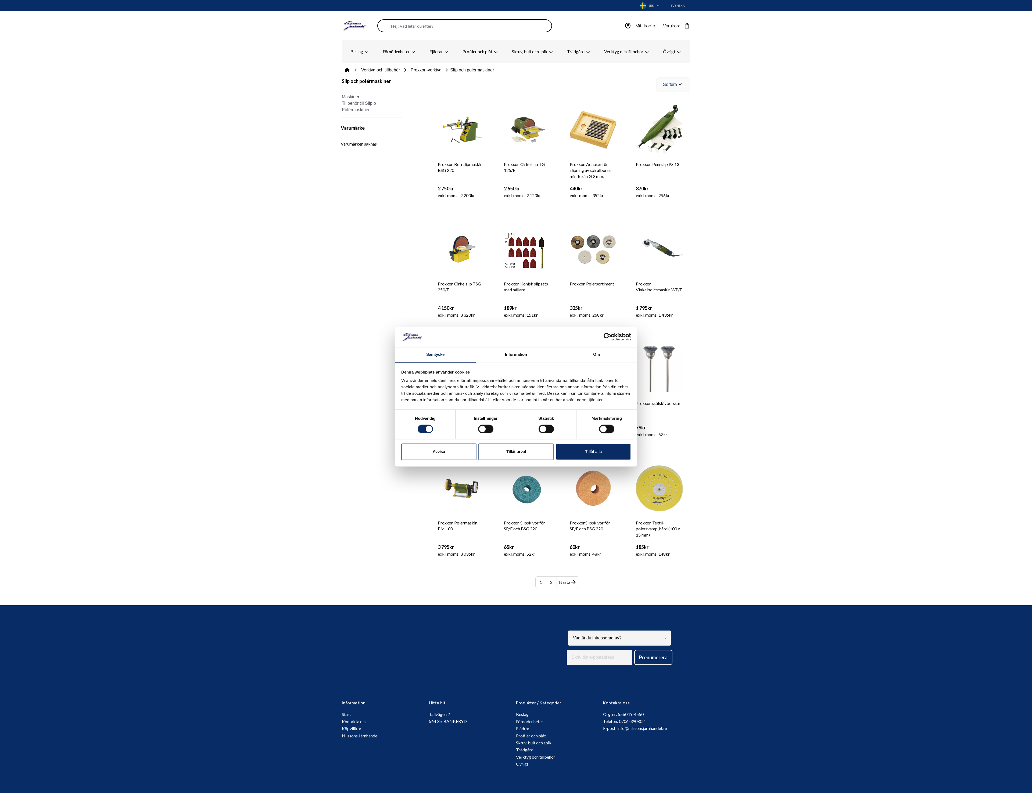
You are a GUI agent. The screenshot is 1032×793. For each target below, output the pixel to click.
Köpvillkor (351, 728)
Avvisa (439, 452)
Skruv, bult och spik (530, 51)
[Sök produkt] (464, 25)
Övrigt (669, 51)
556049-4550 (631, 714)
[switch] (485, 429)
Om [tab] (596, 354)
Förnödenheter (397, 51)
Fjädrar (436, 51)
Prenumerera (653, 657)
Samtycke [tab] (435, 354)
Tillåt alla (593, 452)
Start (346, 714)
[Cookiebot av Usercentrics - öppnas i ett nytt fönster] (607, 337)
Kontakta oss (354, 721)
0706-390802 (632, 721)
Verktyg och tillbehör (624, 51)
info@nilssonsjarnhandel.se (642, 728)
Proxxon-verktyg (426, 70)
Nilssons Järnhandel (360, 735)
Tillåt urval (516, 452)
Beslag (357, 51)
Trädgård (576, 51)
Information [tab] (516, 354)
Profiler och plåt (478, 51)
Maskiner (350, 97)
